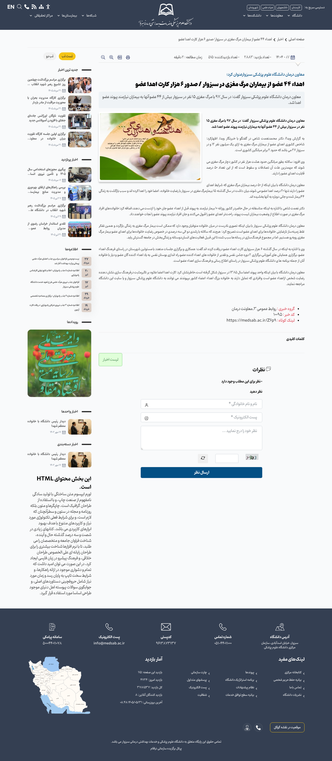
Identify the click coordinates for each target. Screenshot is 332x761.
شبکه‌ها (91, 15)
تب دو (49, 56)
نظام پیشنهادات (245, 687)
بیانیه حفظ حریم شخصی (287, 680)
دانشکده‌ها (254, 15)
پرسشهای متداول (197, 680)
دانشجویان (282, 7)
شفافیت (202, 695)
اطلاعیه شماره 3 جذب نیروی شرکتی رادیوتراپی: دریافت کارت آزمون (54, 308)
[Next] (32, 363)
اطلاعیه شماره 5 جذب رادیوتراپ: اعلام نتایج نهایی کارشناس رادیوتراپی (54, 273)
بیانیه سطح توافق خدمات (240, 695)
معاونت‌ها (277, 15)
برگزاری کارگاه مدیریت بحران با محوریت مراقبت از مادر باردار (46, 100)
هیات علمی (267, 7)
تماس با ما (295, 687)
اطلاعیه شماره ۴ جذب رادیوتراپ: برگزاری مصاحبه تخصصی (54, 296)
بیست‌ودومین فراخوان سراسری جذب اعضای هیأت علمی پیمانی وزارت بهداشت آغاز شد (55, 261)
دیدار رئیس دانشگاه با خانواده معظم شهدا (46, 423)
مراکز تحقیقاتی (44, 15)
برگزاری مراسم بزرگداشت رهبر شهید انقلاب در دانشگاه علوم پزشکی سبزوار (46, 207)
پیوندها (249, 672)
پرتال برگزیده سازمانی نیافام (166, 748)
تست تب (67, 56)
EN (11, 7)
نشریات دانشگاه (292, 695)
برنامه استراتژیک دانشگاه (239, 680)
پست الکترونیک (198, 687)
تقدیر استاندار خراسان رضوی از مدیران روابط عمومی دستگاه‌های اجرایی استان (46, 226)
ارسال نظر (201, 473)
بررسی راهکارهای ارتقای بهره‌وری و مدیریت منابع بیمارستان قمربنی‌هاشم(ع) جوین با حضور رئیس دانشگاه (46, 189)
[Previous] (86, 363)
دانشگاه (297, 15)
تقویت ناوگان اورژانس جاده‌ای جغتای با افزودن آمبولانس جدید (46, 118)
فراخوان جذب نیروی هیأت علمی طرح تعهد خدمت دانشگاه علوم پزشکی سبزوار (54, 285)
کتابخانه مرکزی (293, 672)
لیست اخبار (110, 359)
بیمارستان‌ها (69, 15)
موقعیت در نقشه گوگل (287, 727)
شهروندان (253, 7)
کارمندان (296, 7)
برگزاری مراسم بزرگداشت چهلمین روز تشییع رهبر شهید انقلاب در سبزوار (46, 82)
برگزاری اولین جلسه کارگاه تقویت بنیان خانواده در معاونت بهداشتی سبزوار (46, 136)
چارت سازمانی (199, 672)
